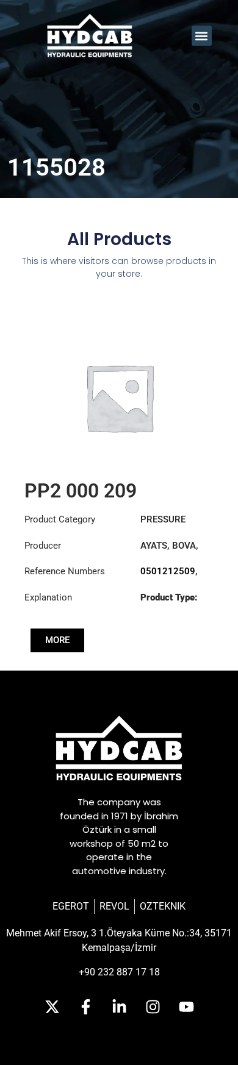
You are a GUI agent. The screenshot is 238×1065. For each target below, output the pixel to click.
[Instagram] (152, 1007)
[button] (202, 36)
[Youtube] (186, 1007)
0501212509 (167, 571)
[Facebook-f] (85, 1007)
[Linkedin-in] (119, 1007)
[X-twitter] (52, 1007)
